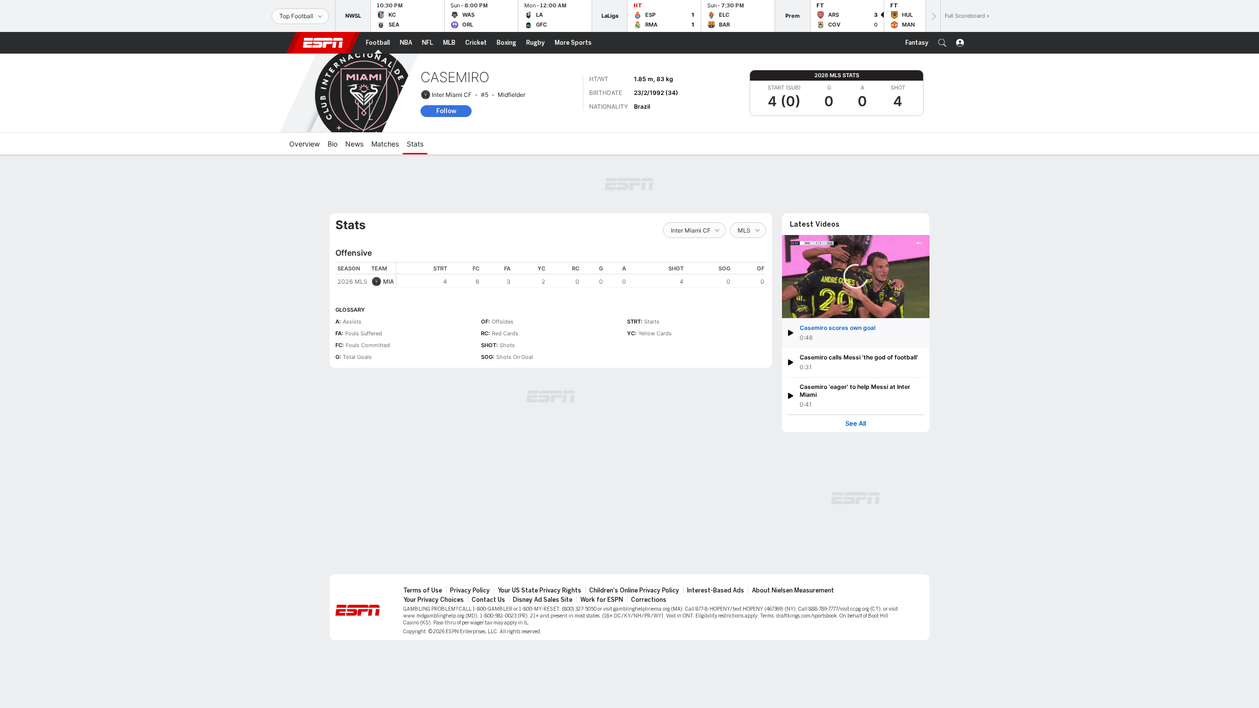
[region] (581, 275)
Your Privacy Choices (433, 599)
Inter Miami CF (452, 94)
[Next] (933, 16)
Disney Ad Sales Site (542, 599)
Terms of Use (422, 590)
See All (855, 423)
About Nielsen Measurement (793, 590)
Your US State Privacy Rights (539, 590)
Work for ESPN (601, 599)
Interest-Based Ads (715, 590)
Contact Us (488, 599)
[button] (942, 43)
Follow (446, 111)
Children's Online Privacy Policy (634, 590)
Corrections (648, 599)
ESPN (323, 43)
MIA (388, 281)
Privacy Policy (470, 590)
